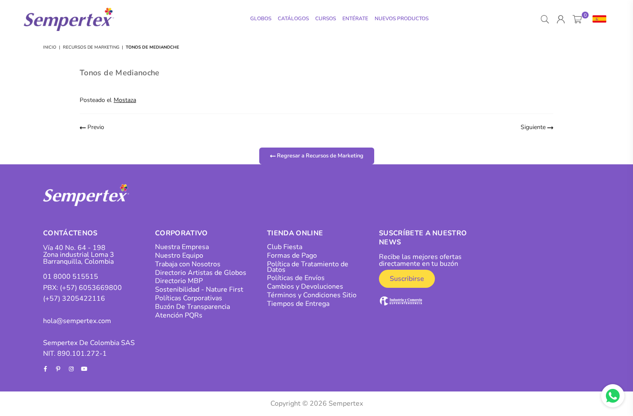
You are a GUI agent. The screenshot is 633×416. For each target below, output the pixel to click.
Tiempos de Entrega (298, 303)
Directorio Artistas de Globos (200, 272)
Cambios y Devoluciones (305, 286)
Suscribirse (407, 278)
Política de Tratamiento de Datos (307, 266)
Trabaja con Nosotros (187, 264)
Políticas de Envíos (296, 278)
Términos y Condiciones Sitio (312, 295)
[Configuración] (597, 19)
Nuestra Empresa (182, 247)
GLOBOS (260, 18)
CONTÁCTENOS (70, 233)
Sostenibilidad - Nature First (199, 289)
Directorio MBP (179, 281)
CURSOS (325, 18)
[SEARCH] (545, 19)
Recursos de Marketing (91, 47)
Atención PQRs (178, 315)
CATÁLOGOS (293, 18)
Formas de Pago (292, 255)
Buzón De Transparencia (192, 306)
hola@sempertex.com (77, 321)
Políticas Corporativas (188, 298)
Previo (95, 127)
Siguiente (534, 127)
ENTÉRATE (355, 18)
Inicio (49, 47)
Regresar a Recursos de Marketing (319, 155)
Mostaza (125, 100)
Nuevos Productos (401, 18)
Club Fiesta (284, 247)
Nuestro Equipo (179, 255)
